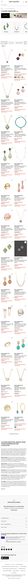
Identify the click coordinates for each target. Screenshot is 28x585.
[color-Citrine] (19, 77)
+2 (24, 77)
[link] (7, 72)
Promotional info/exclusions (11, 541)
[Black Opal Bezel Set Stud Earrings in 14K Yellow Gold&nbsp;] (20, 249)
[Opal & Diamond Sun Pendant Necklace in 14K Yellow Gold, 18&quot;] (20, 217)
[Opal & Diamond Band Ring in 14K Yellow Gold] (7, 344)
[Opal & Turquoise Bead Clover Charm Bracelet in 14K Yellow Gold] (20, 123)
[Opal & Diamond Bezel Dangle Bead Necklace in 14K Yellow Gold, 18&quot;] (20, 280)
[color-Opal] (20, 77)
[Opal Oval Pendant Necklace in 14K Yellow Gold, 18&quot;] (7, 376)
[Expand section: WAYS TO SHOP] (14, 527)
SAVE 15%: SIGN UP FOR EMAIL (14, 502)
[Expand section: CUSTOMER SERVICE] (14, 518)
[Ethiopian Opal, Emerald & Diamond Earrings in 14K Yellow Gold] (7, 249)
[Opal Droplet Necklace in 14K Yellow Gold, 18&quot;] (20, 154)
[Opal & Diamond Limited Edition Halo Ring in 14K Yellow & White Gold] (20, 312)
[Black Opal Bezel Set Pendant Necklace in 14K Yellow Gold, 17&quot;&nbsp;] (7, 57)
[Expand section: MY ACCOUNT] (14, 521)
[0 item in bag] (26, 1)
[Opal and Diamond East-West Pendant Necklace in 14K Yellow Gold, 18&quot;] (7, 91)
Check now (19, 541)
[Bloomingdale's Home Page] (14, 1)
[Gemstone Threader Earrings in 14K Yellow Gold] (20, 408)
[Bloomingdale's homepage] (2, 8)
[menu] (2, 1)
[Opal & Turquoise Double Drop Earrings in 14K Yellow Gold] (20, 344)
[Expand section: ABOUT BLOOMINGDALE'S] (14, 524)
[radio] (15, 77)
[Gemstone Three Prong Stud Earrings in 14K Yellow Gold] (20, 57)
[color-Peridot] (22, 77)
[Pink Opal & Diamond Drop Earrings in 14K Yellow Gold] (20, 186)
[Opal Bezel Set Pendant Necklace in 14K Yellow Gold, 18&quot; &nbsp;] (20, 376)
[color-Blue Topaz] (17, 77)
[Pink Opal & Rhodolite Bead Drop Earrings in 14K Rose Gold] (20, 91)
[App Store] (5, 558)
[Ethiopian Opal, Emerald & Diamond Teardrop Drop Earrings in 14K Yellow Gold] (7, 154)
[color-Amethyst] (15, 77)
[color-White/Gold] (17, 427)
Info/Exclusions (14, 510)
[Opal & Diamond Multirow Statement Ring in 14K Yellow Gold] (7, 408)
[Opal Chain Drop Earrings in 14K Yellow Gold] (7, 312)
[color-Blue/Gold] (15, 427)
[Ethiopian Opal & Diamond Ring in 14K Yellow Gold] (7, 186)
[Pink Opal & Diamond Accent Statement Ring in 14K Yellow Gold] (7, 217)
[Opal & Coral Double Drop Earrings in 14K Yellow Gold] (7, 280)
